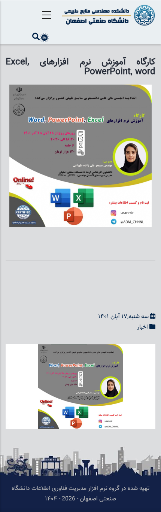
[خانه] (107, 15)
